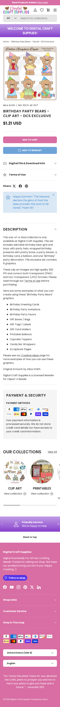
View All (52, 452)
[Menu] (55, 10)
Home (6, 41)
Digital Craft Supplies (20, 699)
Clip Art (15, 488)
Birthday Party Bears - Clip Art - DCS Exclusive (33, 41)
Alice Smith (9, 105)
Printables (42, 488)
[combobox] (30, 18)
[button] (48, 10)
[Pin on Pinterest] (26, 186)
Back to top (30, 537)
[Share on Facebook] (20, 186)
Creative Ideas (30, 355)
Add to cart (30, 139)
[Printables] (42, 471)
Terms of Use (32, 281)
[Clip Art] (15, 471)
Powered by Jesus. (39, 699)
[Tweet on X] (14, 186)
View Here (42, 2)
